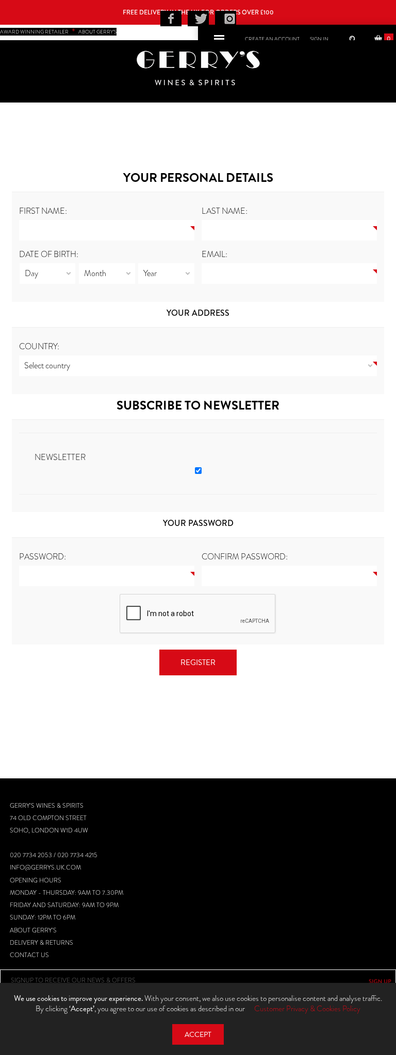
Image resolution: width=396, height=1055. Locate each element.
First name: (43, 211)
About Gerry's (33, 930)
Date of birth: (48, 254)
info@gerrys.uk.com (45, 867)
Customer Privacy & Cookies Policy (307, 1008)
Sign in (319, 39)
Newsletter (60, 457)
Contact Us (29, 955)
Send (380, 981)
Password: (42, 557)
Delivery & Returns (41, 942)
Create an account (272, 39)
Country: (39, 346)
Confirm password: (245, 557)
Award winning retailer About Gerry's (58, 32)
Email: (214, 254)
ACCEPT (198, 1034)
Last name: (225, 211)
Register (198, 662)
